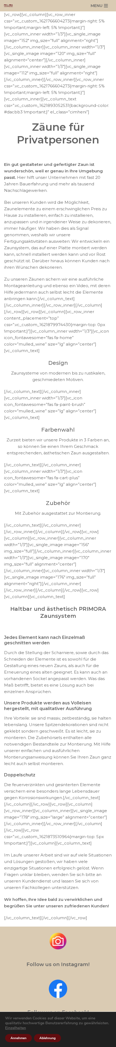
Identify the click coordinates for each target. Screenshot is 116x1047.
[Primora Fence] (9, 5)
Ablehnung (47, 1038)
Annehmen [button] (18, 1038)
